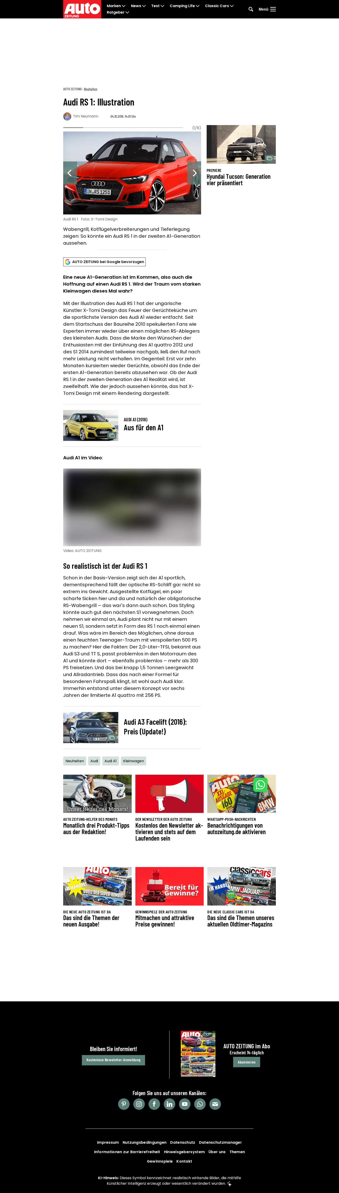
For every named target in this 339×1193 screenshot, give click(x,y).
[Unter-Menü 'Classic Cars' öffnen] (232, 6)
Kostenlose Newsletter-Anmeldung (113, 1059)
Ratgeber (116, 12)
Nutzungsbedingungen (145, 1142)
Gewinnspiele (160, 1161)
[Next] (194, 173)
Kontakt (184, 1161)
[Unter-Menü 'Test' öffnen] (162, 6)
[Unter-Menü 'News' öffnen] (144, 6)
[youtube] (184, 1104)
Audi (94, 761)
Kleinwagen (133, 761)
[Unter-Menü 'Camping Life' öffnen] (197, 6)
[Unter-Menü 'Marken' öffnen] (123, 6)
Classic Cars (217, 6)
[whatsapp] (200, 1104)
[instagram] (139, 1104)
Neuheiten (90, 89)
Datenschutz (182, 1142)
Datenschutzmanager (220, 1142)
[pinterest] (124, 1104)
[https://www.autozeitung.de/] (82, 9)
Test (155, 6)
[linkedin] (169, 1104)
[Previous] (70, 173)
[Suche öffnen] (251, 9)
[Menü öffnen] (273, 9)
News (136, 6)
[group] (132, 189)
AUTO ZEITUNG (72, 89)
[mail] (215, 1104)
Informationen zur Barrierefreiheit (127, 1152)
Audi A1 (110, 761)
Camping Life (182, 6)
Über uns (217, 1152)
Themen (237, 1152)
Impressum (108, 1142)
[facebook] (154, 1104)
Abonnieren (247, 1061)
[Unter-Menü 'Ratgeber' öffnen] (127, 12)
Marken (114, 6)
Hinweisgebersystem (184, 1152)
